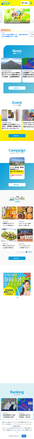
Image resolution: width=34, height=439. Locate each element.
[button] (16, 297)
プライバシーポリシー (16, 430)
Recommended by (21, 252)
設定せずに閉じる (14, 436)
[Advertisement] (17, 324)
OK (24, 436)
